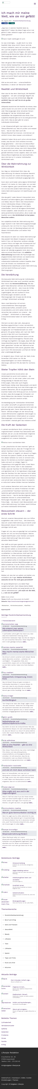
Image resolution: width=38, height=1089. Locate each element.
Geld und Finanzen (10, 925)
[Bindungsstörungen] (6, 902)
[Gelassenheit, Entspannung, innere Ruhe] (7, 672)
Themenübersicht (8, 621)
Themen (15, 1080)
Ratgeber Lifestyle (17, 1084)
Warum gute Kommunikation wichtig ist (19, 813)
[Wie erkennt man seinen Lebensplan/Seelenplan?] (9, 624)
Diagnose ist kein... (19, 987)
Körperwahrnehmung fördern (14, 834)
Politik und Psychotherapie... (22, 1002)
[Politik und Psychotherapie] (6, 1002)
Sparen (7, 953)
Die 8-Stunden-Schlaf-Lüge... (21, 980)
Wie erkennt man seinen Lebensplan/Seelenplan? (13, 629)
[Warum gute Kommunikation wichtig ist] (11, 808)
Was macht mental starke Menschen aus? (18, 653)
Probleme (4, 1035)
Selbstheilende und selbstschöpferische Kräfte (13, 722)
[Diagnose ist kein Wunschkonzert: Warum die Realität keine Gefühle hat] (6, 987)
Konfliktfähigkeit (9, 700)
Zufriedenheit (6, 1022)
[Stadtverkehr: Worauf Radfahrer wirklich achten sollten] (4, 994)
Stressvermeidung (19, 863)
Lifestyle (7, 939)
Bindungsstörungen (19, 901)
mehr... (25, 642)
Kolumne (7, 967)
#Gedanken (5, 605)
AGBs (23, 1078)
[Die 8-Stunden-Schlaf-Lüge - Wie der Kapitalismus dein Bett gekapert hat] (4, 979)
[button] (4, 24)
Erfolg (3, 1044)
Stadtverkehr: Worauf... (20, 994)
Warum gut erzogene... (20, 1009)
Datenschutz (6, 1078)
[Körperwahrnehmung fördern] (9, 829)
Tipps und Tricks (10, 958)
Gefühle (4, 1029)
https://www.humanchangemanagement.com (21, 601)
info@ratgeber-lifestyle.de (10, 1065)
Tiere (6, 944)
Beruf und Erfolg (10, 920)
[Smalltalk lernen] (5, 885)
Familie (3, 1041)
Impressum (16, 1078)
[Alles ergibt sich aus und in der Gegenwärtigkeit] (7, 787)
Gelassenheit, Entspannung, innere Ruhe (17, 678)
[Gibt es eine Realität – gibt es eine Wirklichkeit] (8, 740)
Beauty (6, 934)
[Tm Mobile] (35, 3)
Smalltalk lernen (18, 885)
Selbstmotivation (18, 893)
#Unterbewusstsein (17, 605)
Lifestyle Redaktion (10, 1052)
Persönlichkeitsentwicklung (21, 21)
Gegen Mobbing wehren (20, 870)
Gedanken (5, 1032)
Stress (3, 1038)
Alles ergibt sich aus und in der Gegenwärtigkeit (15, 792)
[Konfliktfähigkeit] (7, 696)
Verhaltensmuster (7, 1025)
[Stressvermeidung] (4, 862)
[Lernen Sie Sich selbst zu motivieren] (4, 892)
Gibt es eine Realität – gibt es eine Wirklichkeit (17, 746)
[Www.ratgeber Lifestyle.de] (6, 3)
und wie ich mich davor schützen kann (19, 770)
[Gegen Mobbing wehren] (5, 870)
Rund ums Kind (9, 963)
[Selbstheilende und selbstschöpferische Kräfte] (6, 717)
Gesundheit (8, 929)
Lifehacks (7, 948)
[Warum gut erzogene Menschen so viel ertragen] (6, 1009)
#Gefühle (27, 605)
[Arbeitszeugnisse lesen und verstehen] (5, 877)
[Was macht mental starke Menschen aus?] (12, 647)
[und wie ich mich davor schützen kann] (11, 765)
